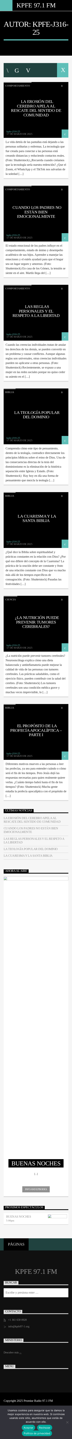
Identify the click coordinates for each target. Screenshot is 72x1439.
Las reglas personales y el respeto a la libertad (36, 311)
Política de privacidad (37, 1433)
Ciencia (10, 599)
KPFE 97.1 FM (36, 5)
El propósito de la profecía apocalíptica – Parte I (36, 730)
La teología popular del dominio (37, 414)
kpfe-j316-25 (50, 28)
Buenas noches (18, 1216)
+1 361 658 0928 (17, 1319)
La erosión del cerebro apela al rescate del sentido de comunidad (36, 108)
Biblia (9, 392)
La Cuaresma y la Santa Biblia (37, 518)
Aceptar (28, 1427)
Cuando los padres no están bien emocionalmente (36, 212)
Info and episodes (36, 1189)
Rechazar (44, 1427)
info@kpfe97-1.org (18, 1326)
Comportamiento (17, 85)
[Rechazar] (67, 1422)
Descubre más (11, 1352)
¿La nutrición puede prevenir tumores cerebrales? (37, 622)
